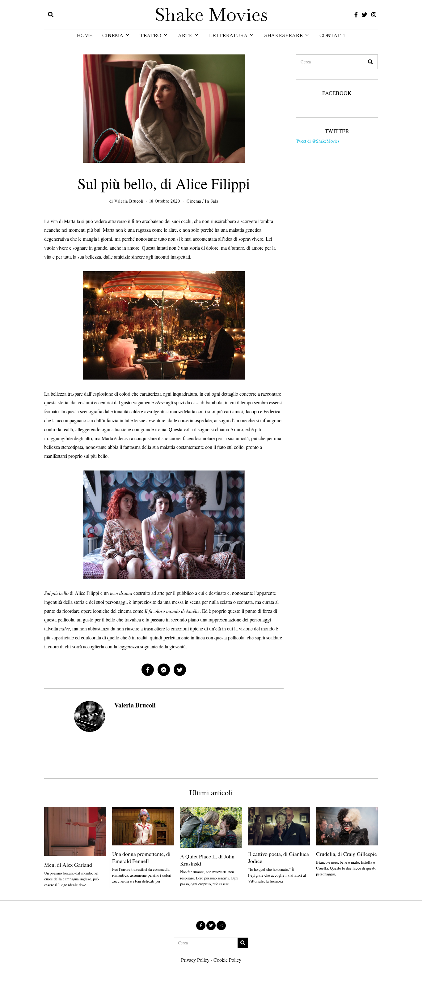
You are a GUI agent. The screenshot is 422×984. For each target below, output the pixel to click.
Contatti (332, 35)
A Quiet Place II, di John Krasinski (207, 860)
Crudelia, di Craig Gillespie (346, 853)
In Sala (211, 201)
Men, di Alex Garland (68, 864)
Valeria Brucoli (135, 705)
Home (84, 35)
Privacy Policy (195, 959)
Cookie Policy (227, 959)
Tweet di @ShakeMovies (318, 141)
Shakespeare (283, 35)
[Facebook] (356, 14)
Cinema (112, 35)
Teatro (150, 35)
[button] (370, 61)
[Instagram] (374, 14)
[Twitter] (364, 14)
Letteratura (228, 35)
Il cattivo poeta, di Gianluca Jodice (278, 857)
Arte (185, 35)
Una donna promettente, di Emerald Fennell (141, 857)
